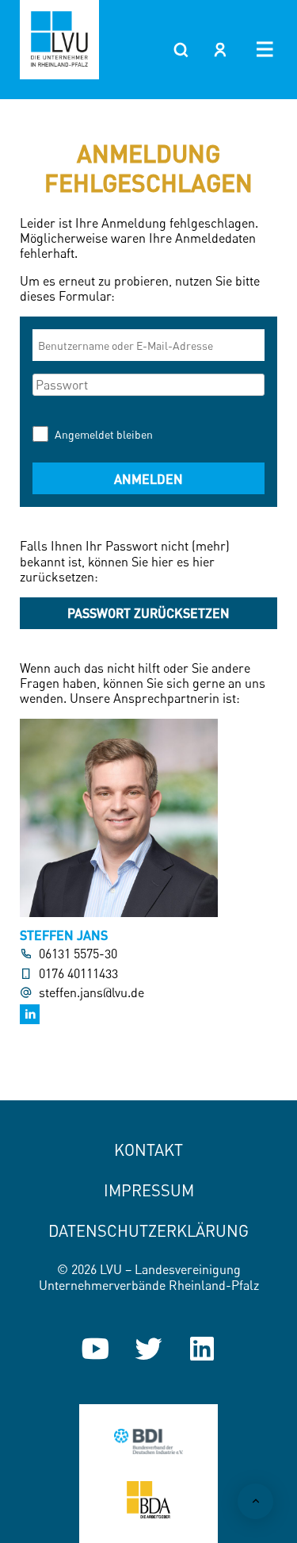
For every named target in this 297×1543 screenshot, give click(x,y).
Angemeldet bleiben (104, 434)
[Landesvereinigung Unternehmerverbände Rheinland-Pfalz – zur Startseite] (59, 39)
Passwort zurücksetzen (148, 612)
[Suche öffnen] (180, 49)
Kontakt (148, 1150)
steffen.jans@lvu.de (91, 992)
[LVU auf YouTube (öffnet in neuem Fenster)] (95, 1349)
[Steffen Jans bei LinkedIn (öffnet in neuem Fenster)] (30, 1014)
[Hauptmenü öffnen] (265, 49)
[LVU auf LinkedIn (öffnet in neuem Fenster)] (202, 1349)
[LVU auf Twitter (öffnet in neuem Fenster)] (149, 1349)
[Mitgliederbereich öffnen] (220, 49)
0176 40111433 (78, 973)
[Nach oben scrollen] (255, 1501)
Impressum (149, 1190)
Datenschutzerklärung (148, 1231)
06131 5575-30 (78, 953)
